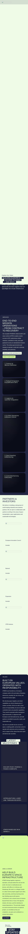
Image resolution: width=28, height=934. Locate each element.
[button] (25, 2)
